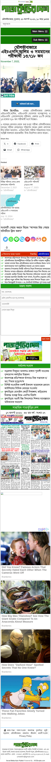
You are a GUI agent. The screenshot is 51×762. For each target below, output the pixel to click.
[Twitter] (5, 237)
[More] (44, 237)
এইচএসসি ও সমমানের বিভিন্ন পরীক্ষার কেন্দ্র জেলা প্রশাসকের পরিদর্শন (10, 182)
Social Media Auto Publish (15, 761)
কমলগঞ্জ (31, 730)
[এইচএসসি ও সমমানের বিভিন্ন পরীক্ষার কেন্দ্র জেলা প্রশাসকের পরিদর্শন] (11, 172)
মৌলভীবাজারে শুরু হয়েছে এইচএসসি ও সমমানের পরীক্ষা (10, 210)
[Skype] (22, 237)
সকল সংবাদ (21, 730)
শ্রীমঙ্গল (33, 733)
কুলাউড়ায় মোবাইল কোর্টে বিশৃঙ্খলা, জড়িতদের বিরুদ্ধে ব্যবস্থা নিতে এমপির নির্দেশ (26, 393)
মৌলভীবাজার (43, 254)
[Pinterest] (27, 237)
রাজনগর (26, 733)
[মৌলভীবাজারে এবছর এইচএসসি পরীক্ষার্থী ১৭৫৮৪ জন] (34, 172)
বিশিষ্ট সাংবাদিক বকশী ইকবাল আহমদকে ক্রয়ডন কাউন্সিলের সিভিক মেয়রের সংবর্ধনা (27, 386)
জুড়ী (45, 730)
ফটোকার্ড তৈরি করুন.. (27, 104)
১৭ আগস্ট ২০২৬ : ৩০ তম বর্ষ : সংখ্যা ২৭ (25, 413)
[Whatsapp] (10, 237)
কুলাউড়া (39, 730)
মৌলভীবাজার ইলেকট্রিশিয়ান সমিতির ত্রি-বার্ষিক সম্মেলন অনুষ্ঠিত (27, 260)
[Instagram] (33, 237)
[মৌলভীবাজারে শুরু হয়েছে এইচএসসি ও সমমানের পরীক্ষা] (11, 200)
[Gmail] (38, 237)
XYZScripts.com (39, 761)
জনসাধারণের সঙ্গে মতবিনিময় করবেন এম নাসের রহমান (25, 266)
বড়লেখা (6, 733)
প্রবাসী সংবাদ (43, 733)
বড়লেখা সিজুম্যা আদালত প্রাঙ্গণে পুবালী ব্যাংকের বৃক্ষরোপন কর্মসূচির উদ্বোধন (27, 372)
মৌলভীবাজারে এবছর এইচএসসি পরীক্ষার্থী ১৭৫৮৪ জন (31, 182)
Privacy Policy (25, 736)
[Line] (16, 237)
